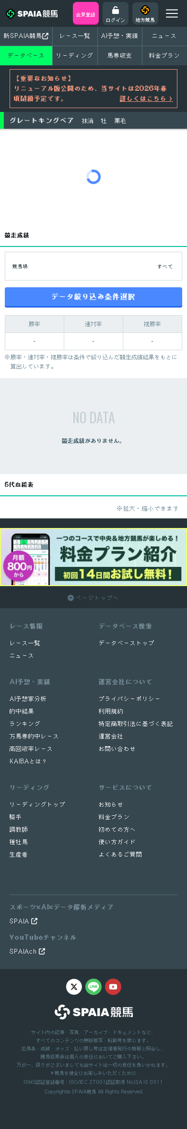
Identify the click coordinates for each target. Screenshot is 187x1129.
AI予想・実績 (120, 36)
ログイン (115, 19)
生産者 (19, 854)
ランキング (25, 724)
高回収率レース (31, 749)
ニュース (164, 36)
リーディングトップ (38, 804)
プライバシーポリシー (130, 699)
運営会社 (111, 736)
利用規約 (111, 711)
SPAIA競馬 (83, 1091)
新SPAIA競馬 (23, 36)
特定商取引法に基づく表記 (136, 724)
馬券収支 (119, 55)
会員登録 (85, 14)
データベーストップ (127, 643)
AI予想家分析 (28, 699)
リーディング (75, 55)
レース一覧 (75, 36)
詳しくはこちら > (146, 98)
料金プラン (114, 817)
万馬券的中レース (34, 736)
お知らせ (111, 804)
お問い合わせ (117, 749)
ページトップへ (96, 598)
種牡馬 (19, 842)
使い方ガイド (117, 842)
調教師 (19, 829)
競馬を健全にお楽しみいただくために (94, 1072)
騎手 (16, 817)
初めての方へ (117, 829)
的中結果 (22, 711)
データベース (26, 55)
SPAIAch (24, 951)
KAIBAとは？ (29, 761)
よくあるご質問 (120, 854)
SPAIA (20, 921)
